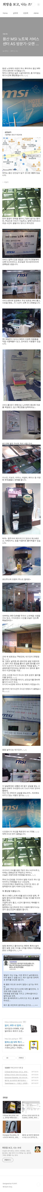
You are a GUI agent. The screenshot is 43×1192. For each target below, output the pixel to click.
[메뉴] (38, 4)
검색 (33, 4)
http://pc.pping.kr (11, 1039)
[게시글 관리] (13, 1058)
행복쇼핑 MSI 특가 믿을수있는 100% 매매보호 (15, 1042)
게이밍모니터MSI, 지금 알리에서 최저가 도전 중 (14, 1029)
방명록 (25, 13)
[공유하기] (10, 1058)
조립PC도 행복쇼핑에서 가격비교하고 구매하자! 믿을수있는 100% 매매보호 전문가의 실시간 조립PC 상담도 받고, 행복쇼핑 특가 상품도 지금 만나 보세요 (14, 1046)
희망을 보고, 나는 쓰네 (18, 4)
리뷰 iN (7, 1068)
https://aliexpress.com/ (13, 1022)
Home (5, 13)
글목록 (15, 13)
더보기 (6, 182)
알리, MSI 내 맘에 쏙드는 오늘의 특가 (14, 1025)
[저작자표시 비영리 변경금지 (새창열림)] (29, 1058)
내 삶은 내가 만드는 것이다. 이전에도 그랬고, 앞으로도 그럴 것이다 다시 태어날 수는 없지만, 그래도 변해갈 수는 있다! (16, 1153)
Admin (36, 13)
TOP (38, 1184)
